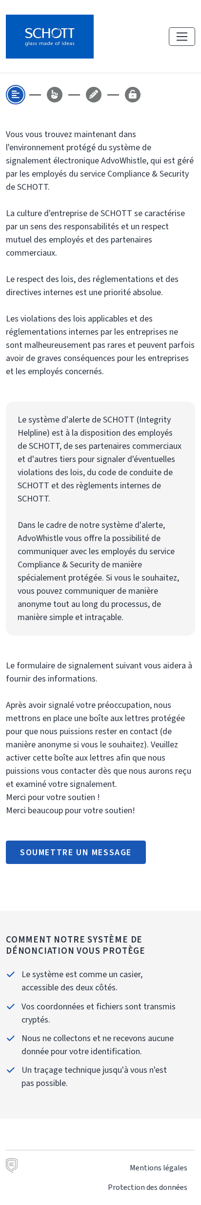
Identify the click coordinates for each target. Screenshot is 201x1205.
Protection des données (147, 1187)
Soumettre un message (76, 852)
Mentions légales (158, 1168)
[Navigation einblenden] (182, 36)
